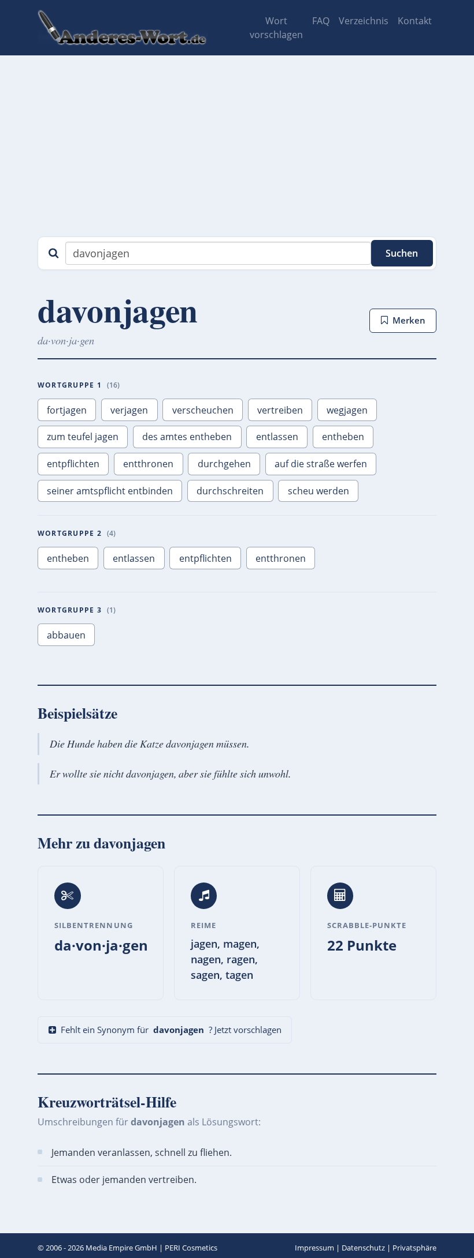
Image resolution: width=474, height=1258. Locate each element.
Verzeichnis (363, 20)
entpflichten (73, 463)
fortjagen (67, 410)
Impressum (314, 1247)
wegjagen (347, 410)
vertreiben (280, 410)
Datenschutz (363, 1247)
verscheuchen (203, 410)
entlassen (277, 436)
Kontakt (415, 20)
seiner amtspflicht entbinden (110, 491)
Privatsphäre (414, 1247)
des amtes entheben (187, 436)
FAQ (320, 20)
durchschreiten (230, 491)
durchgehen (224, 463)
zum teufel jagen (82, 436)
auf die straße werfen (321, 463)
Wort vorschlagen (276, 27)
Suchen (402, 253)
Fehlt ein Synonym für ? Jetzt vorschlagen (171, 1029)
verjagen (129, 410)
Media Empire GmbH (121, 1247)
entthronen (148, 463)
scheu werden (318, 491)
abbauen (66, 635)
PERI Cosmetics (191, 1247)
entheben (343, 436)
